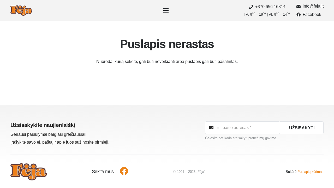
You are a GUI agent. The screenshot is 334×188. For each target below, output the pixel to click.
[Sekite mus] (121, 172)
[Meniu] (167, 10)
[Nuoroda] (21, 10)
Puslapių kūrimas (310, 172)
